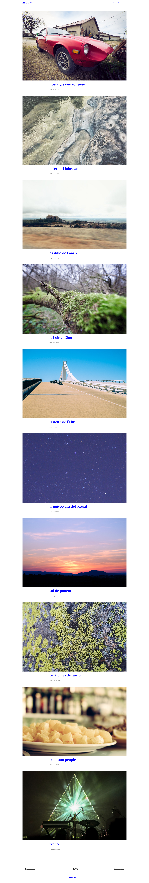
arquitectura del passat (68, 506)
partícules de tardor (66, 675)
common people (63, 759)
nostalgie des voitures (67, 84)
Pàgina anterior (29, 869)
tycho (54, 844)
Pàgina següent (120, 869)
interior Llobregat (64, 168)
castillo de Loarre (64, 253)
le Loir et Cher (61, 337)
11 (77, 869)
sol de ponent (60, 591)
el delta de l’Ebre (63, 422)
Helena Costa (27, 3)
